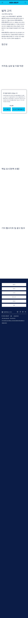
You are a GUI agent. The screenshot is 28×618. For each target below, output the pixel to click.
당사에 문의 (12, 72)
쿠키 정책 (22, 100)
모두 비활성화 (7, 109)
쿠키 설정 (11, 105)
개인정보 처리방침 (6, 101)
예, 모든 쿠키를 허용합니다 (18, 109)
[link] (14, 284)
